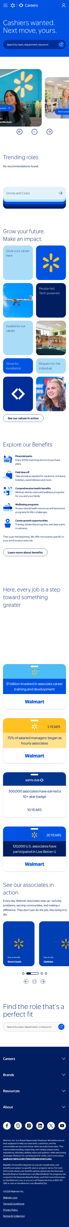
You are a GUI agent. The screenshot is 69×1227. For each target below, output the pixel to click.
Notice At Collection (14, 1216)
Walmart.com (10, 1197)
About (8, 1106)
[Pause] (34, 132)
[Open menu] (5, 5)
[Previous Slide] (19, 132)
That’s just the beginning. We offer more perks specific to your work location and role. (33, 538)
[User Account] (63, 5)
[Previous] (26, 981)
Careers (9, 1058)
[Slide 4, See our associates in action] (46, 973)
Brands (8, 1074)
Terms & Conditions (13, 1203)
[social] (7, 1126)
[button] (18, 262)
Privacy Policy (10, 1209)
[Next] (43, 981)
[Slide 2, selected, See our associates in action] (32, 973)
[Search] (61, 44)
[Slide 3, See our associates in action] (42, 973)
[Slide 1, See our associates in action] (23, 973)
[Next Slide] (49, 132)
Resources (11, 1090)
